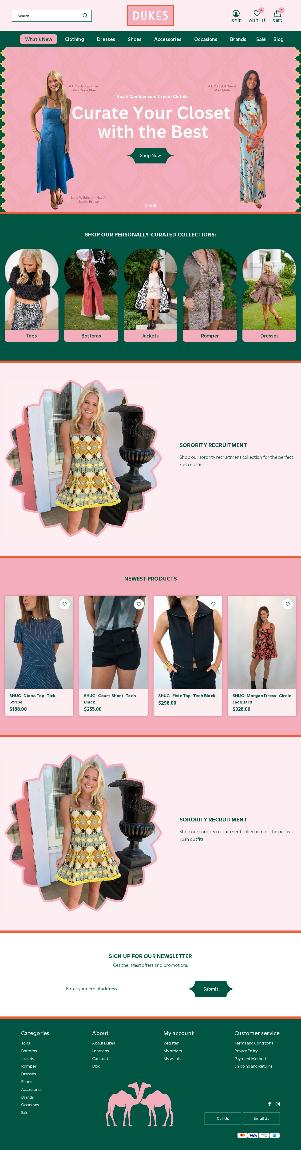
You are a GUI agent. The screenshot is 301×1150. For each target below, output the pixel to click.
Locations (100, 1050)
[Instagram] (278, 1104)
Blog (96, 1066)
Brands (27, 1097)
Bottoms (29, 1050)
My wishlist (173, 1058)
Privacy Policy (246, 1050)
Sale (24, 1112)
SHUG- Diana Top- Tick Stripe (32, 699)
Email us (261, 1118)
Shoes (26, 1081)
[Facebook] (269, 1104)
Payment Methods (251, 1058)
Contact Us (101, 1058)
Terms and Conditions (253, 1043)
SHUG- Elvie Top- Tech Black (187, 695)
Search (85, 16)
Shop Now (150, 155)
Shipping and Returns (253, 1066)
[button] (146, 205)
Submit (210, 989)
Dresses (28, 1074)
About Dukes (103, 1043)
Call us (223, 1118)
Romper (28, 1066)
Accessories (32, 1089)
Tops (25, 1043)
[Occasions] (83, 458)
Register (171, 1043)
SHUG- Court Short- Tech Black (110, 699)
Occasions (30, 1104)
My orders (172, 1050)
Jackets (27, 1058)
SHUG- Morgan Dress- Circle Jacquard (262, 699)
